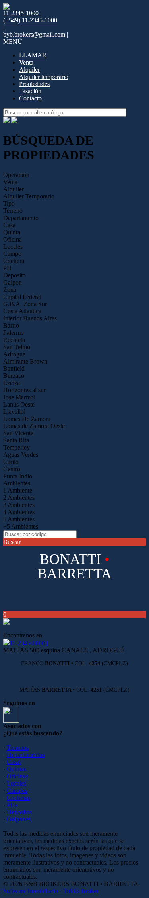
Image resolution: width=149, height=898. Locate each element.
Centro (11, 469)
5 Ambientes (19, 519)
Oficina (12, 239)
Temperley (16, 447)
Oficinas (17, 776)
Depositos (19, 812)
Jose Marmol (19, 397)
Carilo (11, 461)
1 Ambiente (17, 490)
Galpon (12, 282)
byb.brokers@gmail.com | (35, 34)
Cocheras (18, 797)
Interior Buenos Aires (30, 318)
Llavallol (14, 411)
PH (7, 268)
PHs (12, 805)
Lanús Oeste (19, 404)
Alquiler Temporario (28, 196)
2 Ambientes (19, 497)
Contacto (30, 98)
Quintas (16, 769)
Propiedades (34, 84)
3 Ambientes (19, 504)
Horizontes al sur (24, 390)
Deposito (14, 275)
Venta (26, 62)
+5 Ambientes (20, 526)
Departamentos (26, 754)
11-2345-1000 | (29, 643)
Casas (14, 761)
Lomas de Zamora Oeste (34, 425)
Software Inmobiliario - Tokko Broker (51, 891)
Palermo (13, 332)
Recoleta (14, 339)
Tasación (30, 91)
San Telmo (16, 347)
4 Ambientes (19, 512)
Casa (9, 225)
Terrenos (18, 747)
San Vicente (18, 433)
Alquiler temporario (43, 76)
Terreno (13, 210)
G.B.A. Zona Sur (25, 304)
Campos (17, 790)
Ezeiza (11, 382)
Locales (13, 246)
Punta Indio (17, 476)
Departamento (21, 217)
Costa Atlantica (22, 311)
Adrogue (14, 354)
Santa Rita (16, 440)
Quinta (11, 232)
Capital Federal (22, 296)
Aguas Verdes (20, 454)
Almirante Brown (25, 361)
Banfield (14, 368)
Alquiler (29, 69)
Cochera (13, 260)
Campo (12, 253)
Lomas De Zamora (26, 418)
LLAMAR (32, 55)
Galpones (19, 819)
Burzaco (13, 375)
